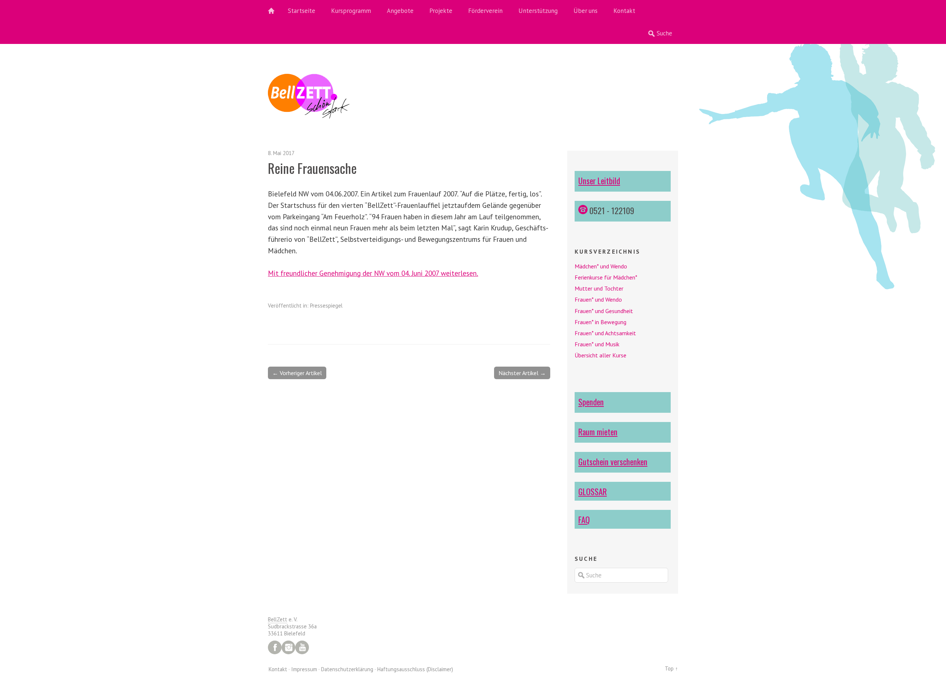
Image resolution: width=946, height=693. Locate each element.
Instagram (288, 647)
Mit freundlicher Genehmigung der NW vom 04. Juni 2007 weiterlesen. (373, 273)
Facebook (275, 647)
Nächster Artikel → (522, 373)
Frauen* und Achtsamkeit (605, 333)
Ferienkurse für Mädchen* (606, 277)
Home (275, 11)
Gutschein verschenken (612, 461)
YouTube (302, 647)
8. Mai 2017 (281, 153)
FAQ (584, 519)
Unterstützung (538, 11)
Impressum (304, 669)
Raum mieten (597, 431)
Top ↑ (671, 668)
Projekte (440, 11)
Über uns (586, 11)
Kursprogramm (351, 11)
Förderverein (485, 11)
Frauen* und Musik (597, 344)
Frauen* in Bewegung (600, 322)
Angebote (400, 11)
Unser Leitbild (599, 180)
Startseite (301, 11)
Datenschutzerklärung (347, 669)
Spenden (591, 401)
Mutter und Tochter (599, 288)
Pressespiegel (326, 305)
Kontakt (624, 11)
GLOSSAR (592, 491)
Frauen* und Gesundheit (604, 311)
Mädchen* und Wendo (601, 266)
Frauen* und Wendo (598, 299)
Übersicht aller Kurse (600, 355)
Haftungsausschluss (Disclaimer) (415, 669)
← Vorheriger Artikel (297, 373)
